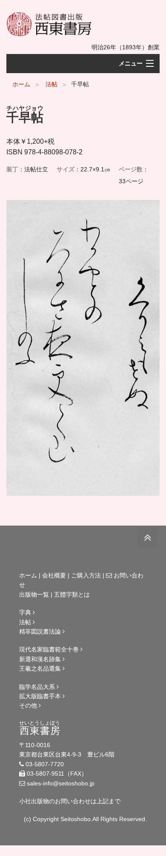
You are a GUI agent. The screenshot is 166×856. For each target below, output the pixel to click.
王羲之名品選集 (41, 668)
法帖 (51, 84)
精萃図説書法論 (41, 631)
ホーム (21, 84)
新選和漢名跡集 (41, 659)
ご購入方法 (86, 575)
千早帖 (80, 84)
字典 (26, 612)
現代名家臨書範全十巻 (49, 649)
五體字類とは (72, 594)
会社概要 (54, 575)
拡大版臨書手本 (41, 696)
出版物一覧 (34, 594)
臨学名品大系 (38, 686)
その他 (29, 705)
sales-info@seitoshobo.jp (60, 783)
